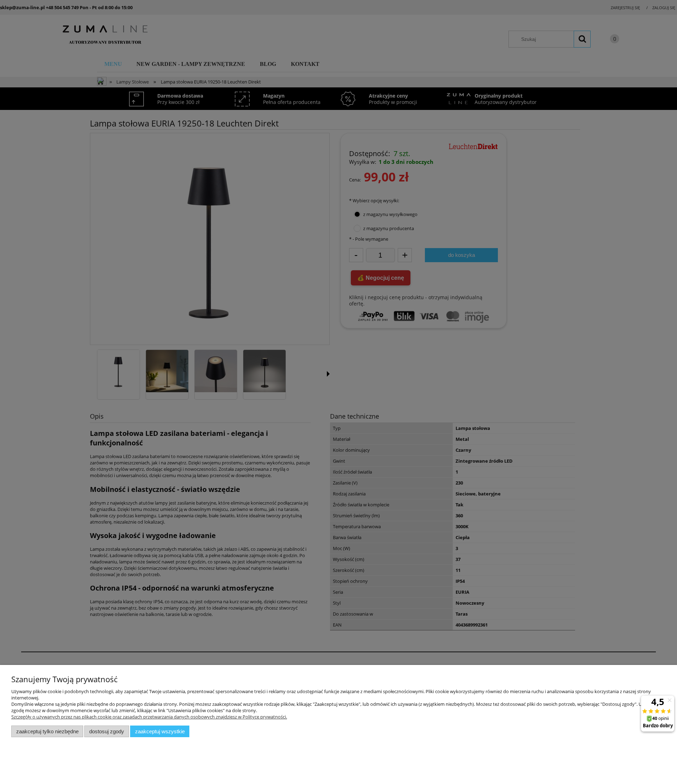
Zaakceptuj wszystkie (160, 731)
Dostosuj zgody (106, 731)
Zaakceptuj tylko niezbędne (47, 731)
